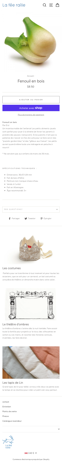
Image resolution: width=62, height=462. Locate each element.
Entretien (6, 406)
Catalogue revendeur (12, 421)
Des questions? (13, 209)
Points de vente (9, 411)
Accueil (30, 76)
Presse (5, 416)
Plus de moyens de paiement (31, 114)
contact (5, 401)
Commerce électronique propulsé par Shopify (31, 459)
